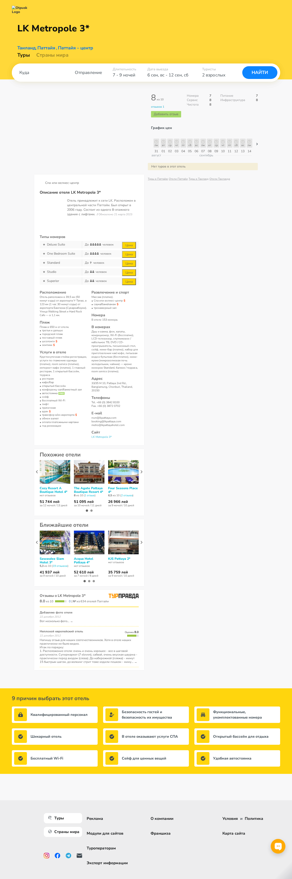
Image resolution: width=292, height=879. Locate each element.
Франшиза (161, 833)
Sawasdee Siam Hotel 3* (52, 560)
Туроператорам (101, 848)
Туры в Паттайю (158, 179)
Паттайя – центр (75, 48)
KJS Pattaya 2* (119, 559)
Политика (254, 818)
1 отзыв (90, 495)
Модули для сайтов (105, 833)
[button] (257, 145)
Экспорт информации (107, 863)
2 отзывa (127, 495)
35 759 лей (118, 572)
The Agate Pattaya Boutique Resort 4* (88, 490)
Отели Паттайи (178, 179)
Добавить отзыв (166, 114)
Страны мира (52, 55)
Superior (53, 281)
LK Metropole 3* (101, 437)
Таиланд (26, 48)
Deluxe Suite (56, 244)
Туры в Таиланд (199, 179)
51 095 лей (84, 502)
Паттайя (46, 48)
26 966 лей (118, 502)
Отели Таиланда (219, 179)
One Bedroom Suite (61, 253)
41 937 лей (50, 572)
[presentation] (36, 471)
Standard (53, 263)
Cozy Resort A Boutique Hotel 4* (53, 490)
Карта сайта (233, 833)
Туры (23, 55)
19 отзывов (60, 566)
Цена (129, 245)
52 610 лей (84, 572)
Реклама (95, 818)
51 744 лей (50, 502)
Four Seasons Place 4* (123, 490)
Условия (230, 818)
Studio (51, 272)
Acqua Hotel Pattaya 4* (83, 560)
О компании (162, 818)
